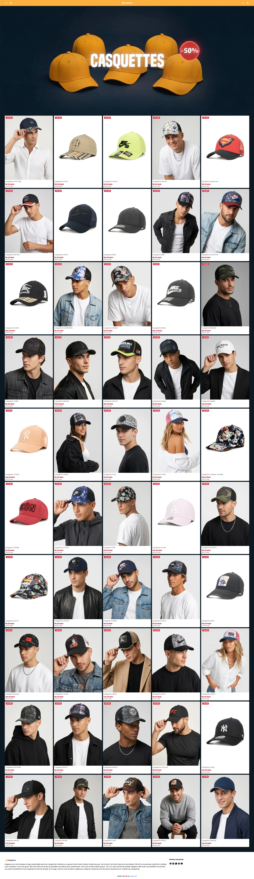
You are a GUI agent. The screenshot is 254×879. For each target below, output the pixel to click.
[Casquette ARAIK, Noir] (127, 660)
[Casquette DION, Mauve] (176, 660)
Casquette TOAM (159, 547)
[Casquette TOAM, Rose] (176, 514)
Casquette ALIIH (109, 840)
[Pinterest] (179, 863)
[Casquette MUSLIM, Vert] (225, 294)
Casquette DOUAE (61, 547)
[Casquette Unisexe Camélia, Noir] (225, 441)
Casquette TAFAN (61, 694)
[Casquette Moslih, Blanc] (225, 367)
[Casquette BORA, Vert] (78, 807)
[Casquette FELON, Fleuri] (176, 587)
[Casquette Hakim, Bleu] (127, 587)
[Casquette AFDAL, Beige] (78, 148)
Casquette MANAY (110, 767)
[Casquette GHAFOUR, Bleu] (225, 221)
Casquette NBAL (109, 255)
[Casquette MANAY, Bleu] (127, 733)
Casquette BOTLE (12, 621)
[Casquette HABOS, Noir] (78, 441)
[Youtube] (181, 863)
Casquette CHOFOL (209, 547)
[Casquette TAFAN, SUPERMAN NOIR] (78, 660)
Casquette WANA (159, 401)
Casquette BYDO (60, 767)
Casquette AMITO (61, 255)
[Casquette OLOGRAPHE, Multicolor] (78, 294)
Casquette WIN (109, 547)
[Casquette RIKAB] (176, 294)
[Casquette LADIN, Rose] (176, 441)
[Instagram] (173, 863)
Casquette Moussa (209, 840)
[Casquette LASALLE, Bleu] (78, 587)
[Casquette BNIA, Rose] (176, 221)
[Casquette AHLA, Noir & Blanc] (127, 441)
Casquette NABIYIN (61, 401)
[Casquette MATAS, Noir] (127, 367)
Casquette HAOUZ (159, 181)
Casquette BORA (60, 840)
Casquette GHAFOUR (210, 255)
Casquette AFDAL (61, 181)
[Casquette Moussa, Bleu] (225, 807)
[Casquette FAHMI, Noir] (29, 294)
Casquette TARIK (11, 401)
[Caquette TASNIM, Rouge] (29, 514)
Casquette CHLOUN (160, 767)
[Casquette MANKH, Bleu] (127, 294)
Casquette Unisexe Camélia (212, 474)
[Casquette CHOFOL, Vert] (225, 514)
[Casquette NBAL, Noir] (127, 221)
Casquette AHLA (109, 474)
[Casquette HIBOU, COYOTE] (176, 807)
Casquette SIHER (208, 767)
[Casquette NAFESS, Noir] (29, 221)
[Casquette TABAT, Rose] (225, 660)
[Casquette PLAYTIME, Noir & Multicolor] (29, 148)
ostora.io (133, 876)
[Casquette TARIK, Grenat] (29, 367)
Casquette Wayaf (12, 694)
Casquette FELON (159, 621)
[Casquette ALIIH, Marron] (127, 807)
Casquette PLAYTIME (13, 181)
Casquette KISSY (208, 621)
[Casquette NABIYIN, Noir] (78, 367)
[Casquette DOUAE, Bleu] (78, 514)
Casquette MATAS (110, 401)
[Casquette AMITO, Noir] (78, 221)
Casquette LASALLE (61, 621)
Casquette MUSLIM (209, 328)
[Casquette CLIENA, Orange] (29, 441)
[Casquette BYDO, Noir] (78, 733)
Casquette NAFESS (12, 255)
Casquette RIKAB (159, 328)
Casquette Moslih (208, 401)
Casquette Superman (210, 181)
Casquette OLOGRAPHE (63, 328)
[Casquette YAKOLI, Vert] (127, 148)
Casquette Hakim (110, 621)
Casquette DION (158, 694)
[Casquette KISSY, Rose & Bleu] (225, 587)
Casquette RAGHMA (13, 767)
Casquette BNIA (158, 255)
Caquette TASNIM (12, 547)
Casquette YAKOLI (110, 181)
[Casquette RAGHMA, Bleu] (29, 733)
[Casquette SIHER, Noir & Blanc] (225, 733)
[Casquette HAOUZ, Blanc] (176, 148)
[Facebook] (170, 863)
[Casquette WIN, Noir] (127, 514)
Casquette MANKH (110, 328)
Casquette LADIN (159, 474)
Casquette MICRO (12, 840)
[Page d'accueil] (127, 3)
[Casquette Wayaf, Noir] (29, 660)
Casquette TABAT (208, 694)
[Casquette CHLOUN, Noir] (176, 733)
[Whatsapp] (176, 863)
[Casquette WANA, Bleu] (176, 367)
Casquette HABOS (61, 474)
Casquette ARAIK (110, 694)
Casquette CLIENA (12, 474)
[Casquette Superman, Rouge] (225, 148)
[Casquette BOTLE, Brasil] (29, 587)
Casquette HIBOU (159, 840)
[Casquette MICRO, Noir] (29, 807)
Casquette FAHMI (12, 328)
